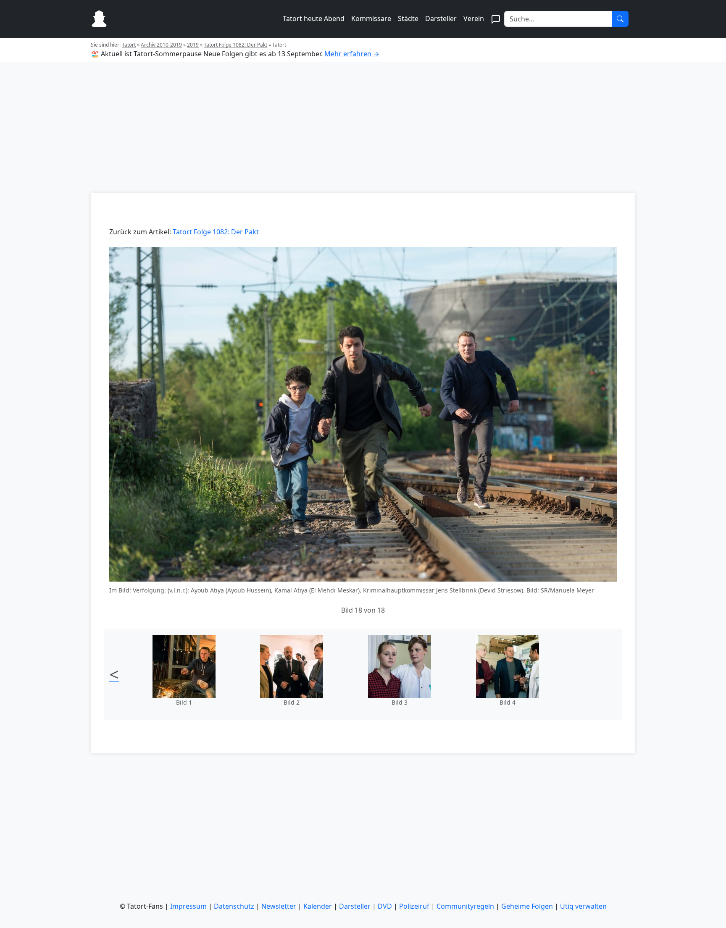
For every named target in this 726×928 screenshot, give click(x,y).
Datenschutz (234, 906)
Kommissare (371, 18)
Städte (408, 18)
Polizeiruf (414, 906)
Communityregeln (465, 906)
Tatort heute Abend (314, 18)
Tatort (129, 44)
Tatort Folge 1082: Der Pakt (235, 44)
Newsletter (278, 906)
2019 (193, 44)
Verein (473, 18)
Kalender (317, 906)
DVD (385, 906)
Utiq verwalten (583, 906)
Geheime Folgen (527, 906)
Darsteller (441, 18)
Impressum (188, 906)
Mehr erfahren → (351, 53)
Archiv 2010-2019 (161, 44)
